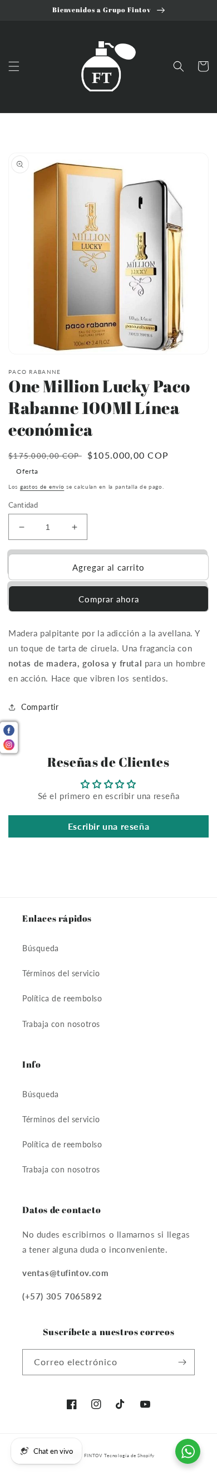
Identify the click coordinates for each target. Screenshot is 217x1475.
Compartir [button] (39, 707)
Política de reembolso (62, 998)
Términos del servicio (61, 973)
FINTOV (93, 1455)
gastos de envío (42, 486)
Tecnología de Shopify (129, 1455)
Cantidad (23, 504)
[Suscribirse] (182, 1362)
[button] (14, 66)
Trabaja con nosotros (61, 1024)
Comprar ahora (108, 599)
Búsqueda (40, 948)
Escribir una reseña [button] (108, 826)
